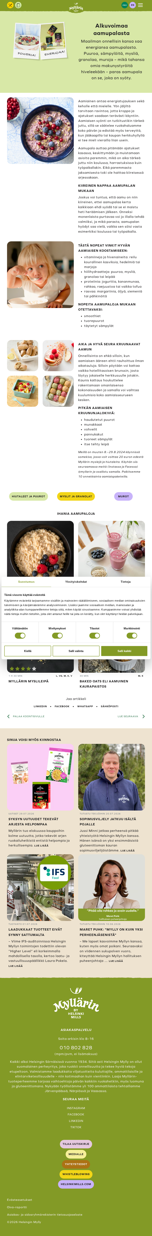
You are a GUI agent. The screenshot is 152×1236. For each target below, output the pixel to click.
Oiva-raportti (17, 1207)
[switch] (57, 635)
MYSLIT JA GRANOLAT (76, 496)
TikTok (76, 1127)
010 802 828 (76, 1047)
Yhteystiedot (76, 1164)
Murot (123, 496)
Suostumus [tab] (26, 581)
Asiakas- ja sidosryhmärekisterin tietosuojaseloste (44, 1214)
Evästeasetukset (19, 1199)
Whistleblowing (76, 1174)
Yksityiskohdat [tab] (76, 581)
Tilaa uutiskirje (76, 1143)
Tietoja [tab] (126, 581)
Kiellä (27, 651)
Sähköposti (109, 706)
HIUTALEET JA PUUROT (28, 496)
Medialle (76, 1154)
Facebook (62, 706)
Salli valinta (76, 651)
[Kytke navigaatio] (140, 5)
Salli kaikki (124, 651)
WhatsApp (85, 706)
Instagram (76, 1108)
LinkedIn (40, 706)
